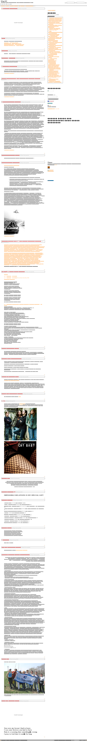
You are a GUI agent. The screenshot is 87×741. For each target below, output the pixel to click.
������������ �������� (11, 165)
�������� (22, 403)
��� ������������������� (55, 32)
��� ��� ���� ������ (55, 52)
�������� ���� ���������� (53, 80)
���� (7, 5)
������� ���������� (55, 18)
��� (20, 396)
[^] (0, 740)
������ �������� (54, 51)
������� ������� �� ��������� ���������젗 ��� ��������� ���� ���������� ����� (55, 21)
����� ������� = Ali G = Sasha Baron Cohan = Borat (55, 30)
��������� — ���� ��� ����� (12, 43)
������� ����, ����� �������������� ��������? (55, 26)
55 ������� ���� (53, 36)
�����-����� (14, 5)
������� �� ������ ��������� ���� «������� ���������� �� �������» (54, 49)
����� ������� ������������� (53, 71)
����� (3, 5)
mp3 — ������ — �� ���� (10, 276)
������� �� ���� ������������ (53, 73)
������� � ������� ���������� (55, 42)
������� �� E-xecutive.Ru (53, 108)
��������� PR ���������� (52, 44)
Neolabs (56, 164)
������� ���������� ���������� (55, 46)
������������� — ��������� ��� (14, 44)
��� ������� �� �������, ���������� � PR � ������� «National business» (54, 76)
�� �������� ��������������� (53, 34)
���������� (29, 5)
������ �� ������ (54, 28)
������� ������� (9, 279)
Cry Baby (20, 404)
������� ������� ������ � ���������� (54, 82)
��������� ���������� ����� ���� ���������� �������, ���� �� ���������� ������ (54, 65)
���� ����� (51, 10)
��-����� (21, 5)
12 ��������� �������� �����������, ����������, (52, 60)
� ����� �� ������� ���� (11, 380)
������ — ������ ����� (11, 42)
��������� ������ (21, 550)
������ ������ (9, 73)
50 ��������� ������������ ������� (52, 54)
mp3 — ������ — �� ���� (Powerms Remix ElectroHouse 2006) (16, 277)
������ (51, 69)
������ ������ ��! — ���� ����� (13, 45)
